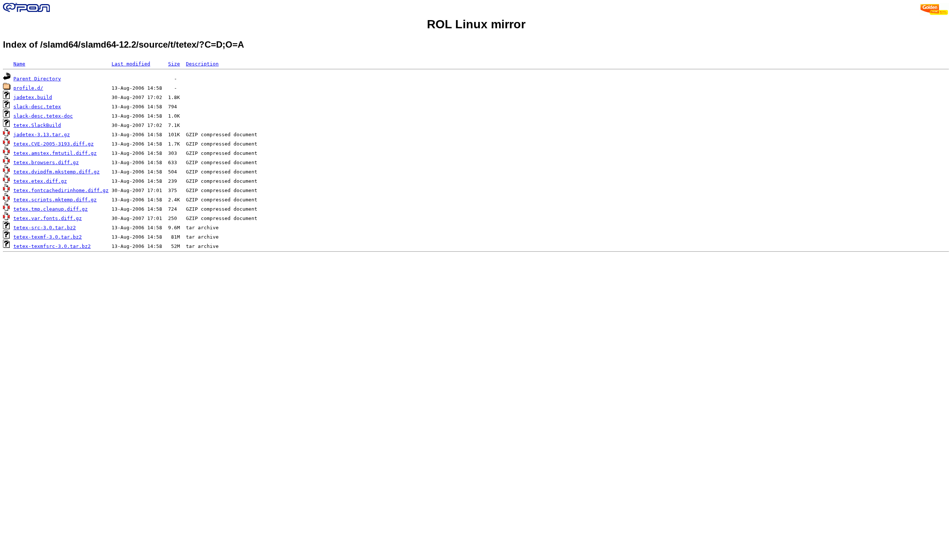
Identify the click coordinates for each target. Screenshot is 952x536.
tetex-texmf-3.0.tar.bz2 (47, 237)
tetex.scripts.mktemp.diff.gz (55, 199)
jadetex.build (32, 97)
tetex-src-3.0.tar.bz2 (44, 227)
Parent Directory (37, 79)
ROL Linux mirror (476, 24)
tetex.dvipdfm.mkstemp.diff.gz (56, 172)
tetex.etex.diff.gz (40, 181)
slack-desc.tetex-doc (43, 116)
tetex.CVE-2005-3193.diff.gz (53, 144)
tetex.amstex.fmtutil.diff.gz (55, 153)
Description (202, 64)
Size (174, 64)
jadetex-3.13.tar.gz (41, 134)
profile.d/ (28, 88)
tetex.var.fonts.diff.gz (47, 218)
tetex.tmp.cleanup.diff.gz (50, 209)
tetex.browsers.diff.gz (46, 162)
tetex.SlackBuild (37, 125)
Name (19, 64)
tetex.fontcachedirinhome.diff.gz (61, 190)
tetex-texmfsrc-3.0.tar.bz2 (52, 246)
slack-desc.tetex (37, 106)
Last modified (131, 64)
